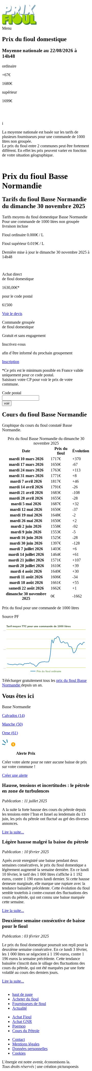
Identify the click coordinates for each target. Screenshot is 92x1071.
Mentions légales (25, 1044)
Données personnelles (30, 1048)
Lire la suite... (13, 832)
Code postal (11, 393)
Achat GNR (22, 1021)
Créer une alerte (15, 775)
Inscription (10, 361)
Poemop (19, 1026)
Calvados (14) (13, 715)
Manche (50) (12, 724)
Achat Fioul (21, 1017)
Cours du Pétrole (25, 1031)
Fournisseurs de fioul (29, 1003)
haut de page (22, 994)
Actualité (19, 1008)
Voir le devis (12, 313)
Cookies (19, 1053)
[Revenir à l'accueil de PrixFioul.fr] (20, 23)
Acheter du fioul (25, 999)
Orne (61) (10, 733)
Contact (18, 1039)
